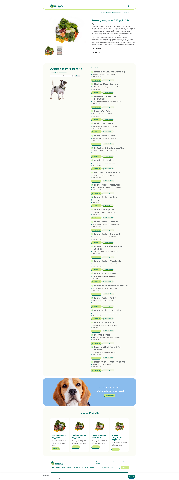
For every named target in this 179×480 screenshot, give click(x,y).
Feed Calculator (99, 6)
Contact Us (108, 6)
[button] (84, 18)
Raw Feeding (85, 467)
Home (69, 6)
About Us (75, 6)
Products (82, 6)
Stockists (90, 6)
